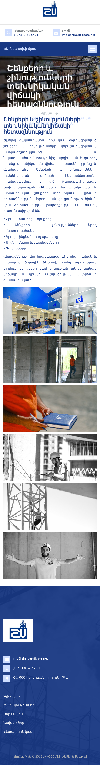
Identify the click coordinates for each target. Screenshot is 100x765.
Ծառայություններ (18, 705)
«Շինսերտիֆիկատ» (21, 49)
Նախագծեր (13, 723)
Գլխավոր (49, 113)
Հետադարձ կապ (18, 732)
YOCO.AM (53, 756)
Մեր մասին (13, 714)
